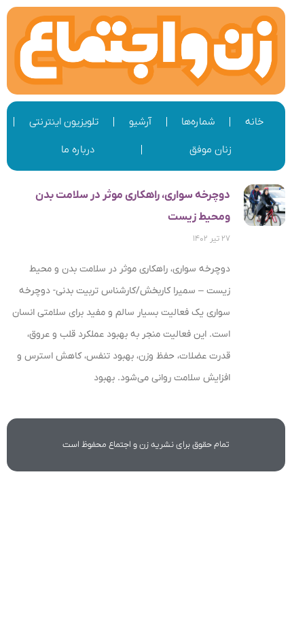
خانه (254, 122)
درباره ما (77, 149)
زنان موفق (210, 149)
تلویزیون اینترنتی (63, 122)
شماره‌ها (198, 122)
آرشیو (140, 122)
